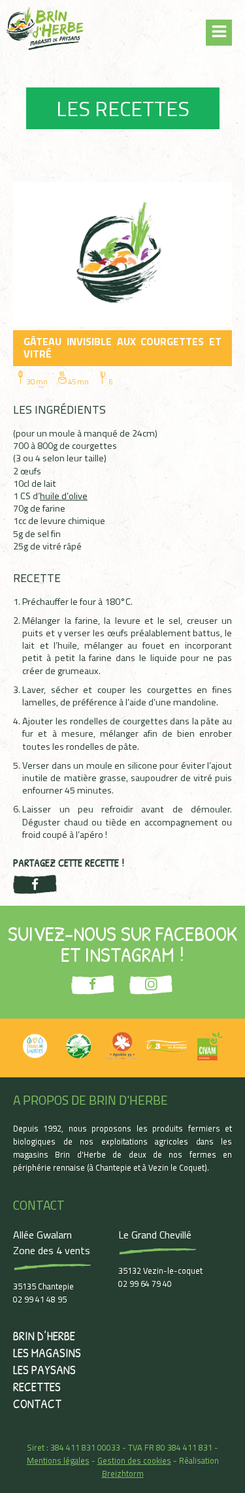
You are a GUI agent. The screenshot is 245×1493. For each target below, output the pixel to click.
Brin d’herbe (44, 1335)
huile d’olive (64, 496)
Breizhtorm (123, 1473)
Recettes (37, 1386)
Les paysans (44, 1369)
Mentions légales (58, 1460)
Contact (37, 1403)
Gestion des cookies (134, 1460)
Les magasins (47, 1352)
